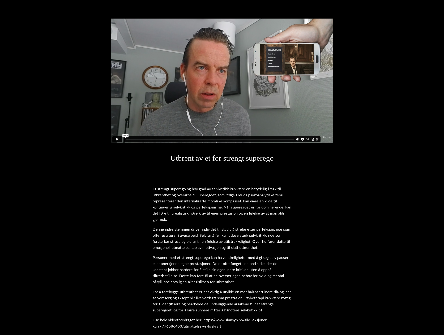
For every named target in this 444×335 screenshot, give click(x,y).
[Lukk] (7, 5)
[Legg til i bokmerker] (222, 177)
